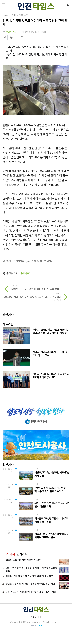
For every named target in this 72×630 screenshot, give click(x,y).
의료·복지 (23, 15)
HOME (5, 15)
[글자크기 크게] (22, 37)
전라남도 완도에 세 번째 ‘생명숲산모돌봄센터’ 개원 (30, 584)
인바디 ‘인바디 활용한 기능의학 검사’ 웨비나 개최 (29, 576)
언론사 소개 (36, 617)
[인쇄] (11, 37)
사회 (14, 15)
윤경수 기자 (11, 31)
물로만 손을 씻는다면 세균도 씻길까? (23, 560)
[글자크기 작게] (17, 37)
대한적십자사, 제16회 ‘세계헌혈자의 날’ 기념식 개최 (31, 591)
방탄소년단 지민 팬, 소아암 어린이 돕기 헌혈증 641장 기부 (31, 569)
